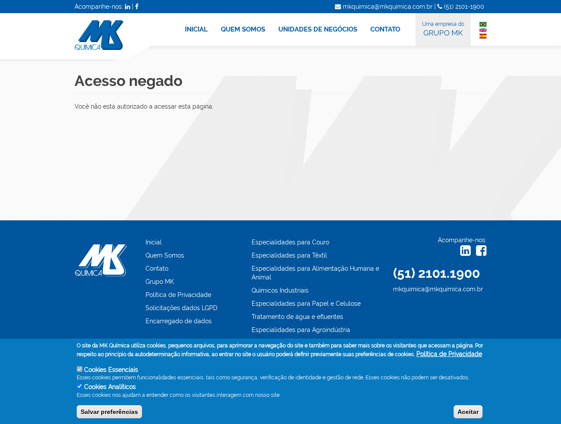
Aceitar (468, 411)
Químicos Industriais (280, 290)
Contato (157, 268)
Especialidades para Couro (290, 242)
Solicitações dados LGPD (181, 307)
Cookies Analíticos (110, 386)
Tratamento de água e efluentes (297, 316)
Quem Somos (165, 255)
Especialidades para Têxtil (289, 255)
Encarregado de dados (179, 321)
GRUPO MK (443, 29)
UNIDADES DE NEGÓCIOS (317, 29)
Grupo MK (160, 281)
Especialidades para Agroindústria (301, 329)
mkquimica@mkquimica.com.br (438, 289)
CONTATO (385, 29)
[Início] (118, 36)
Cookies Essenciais (111, 369)
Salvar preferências (109, 411)
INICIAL (196, 29)
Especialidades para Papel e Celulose (306, 303)
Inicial (154, 242)
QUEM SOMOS (243, 29)
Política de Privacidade (178, 294)
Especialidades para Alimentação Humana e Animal (315, 273)
